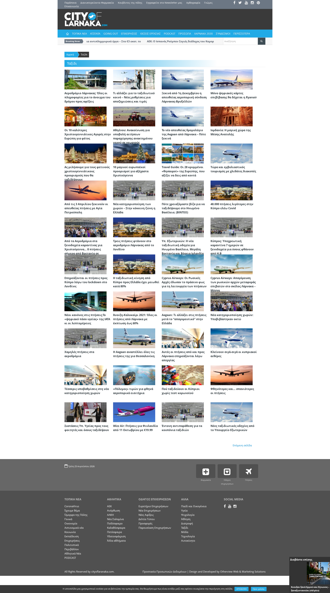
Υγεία (184, 510)
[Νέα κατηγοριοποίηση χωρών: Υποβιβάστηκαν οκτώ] (232, 301)
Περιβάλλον (71, 549)
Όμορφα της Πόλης (75, 514)
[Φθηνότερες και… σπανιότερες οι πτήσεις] (232, 375)
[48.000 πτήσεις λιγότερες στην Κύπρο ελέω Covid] (232, 190)
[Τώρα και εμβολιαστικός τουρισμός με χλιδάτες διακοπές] (232, 153)
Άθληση (185, 519)
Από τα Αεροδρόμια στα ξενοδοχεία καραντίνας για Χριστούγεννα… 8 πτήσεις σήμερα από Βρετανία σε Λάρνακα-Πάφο (83, 249)
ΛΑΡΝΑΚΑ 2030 (203, 33)
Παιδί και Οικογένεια (193, 506)
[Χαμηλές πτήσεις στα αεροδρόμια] (85, 338)
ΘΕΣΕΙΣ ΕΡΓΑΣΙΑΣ (150, 33)
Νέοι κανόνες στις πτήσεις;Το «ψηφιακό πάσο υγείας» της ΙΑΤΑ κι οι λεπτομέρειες (87, 319)
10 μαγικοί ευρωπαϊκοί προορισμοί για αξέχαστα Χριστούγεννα (130, 171)
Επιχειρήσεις (72, 540)
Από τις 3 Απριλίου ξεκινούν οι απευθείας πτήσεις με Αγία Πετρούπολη (86, 208)
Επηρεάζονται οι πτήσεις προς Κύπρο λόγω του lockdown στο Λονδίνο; (85, 282)
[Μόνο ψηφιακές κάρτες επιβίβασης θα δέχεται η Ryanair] (232, 79)
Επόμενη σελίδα (242, 445)
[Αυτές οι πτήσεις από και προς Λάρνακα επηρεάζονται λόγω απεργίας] (183, 338)
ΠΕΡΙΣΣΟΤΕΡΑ (241, 33)
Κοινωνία (70, 532)
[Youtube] (247, 3)
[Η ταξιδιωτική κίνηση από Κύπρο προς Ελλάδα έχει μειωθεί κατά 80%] (134, 264)
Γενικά (68, 519)
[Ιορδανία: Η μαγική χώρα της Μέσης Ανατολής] (232, 116)
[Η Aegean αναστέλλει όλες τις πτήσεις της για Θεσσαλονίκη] (134, 338)
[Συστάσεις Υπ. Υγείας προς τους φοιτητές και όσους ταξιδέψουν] (85, 412)
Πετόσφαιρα (114, 532)
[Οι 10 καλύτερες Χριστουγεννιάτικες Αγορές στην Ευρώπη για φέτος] (85, 116)
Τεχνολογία (188, 536)
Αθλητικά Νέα (72, 553)
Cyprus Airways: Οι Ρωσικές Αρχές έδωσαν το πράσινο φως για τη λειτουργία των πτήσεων (184, 282)
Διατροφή (187, 523)
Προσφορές (145, 523)
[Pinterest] (259, 3)
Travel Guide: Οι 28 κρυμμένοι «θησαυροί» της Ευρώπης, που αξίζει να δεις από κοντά (183, 171)
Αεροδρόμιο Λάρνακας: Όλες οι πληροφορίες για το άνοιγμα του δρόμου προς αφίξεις (87, 97)
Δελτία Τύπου (147, 519)
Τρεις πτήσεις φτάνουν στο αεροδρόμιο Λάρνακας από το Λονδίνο (133, 245)
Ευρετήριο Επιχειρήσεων (153, 506)
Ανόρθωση (113, 510)
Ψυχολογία (187, 514)
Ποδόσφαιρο (115, 523)
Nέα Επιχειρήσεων (150, 510)
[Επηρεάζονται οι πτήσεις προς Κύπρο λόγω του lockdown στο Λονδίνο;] (85, 264)
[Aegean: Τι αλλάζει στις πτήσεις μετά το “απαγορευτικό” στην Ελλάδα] (183, 301)
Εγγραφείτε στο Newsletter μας (164, 2)
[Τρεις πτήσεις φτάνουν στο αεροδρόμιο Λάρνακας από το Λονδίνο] (134, 227)
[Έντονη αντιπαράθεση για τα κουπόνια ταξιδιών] (183, 412)
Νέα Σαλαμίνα (115, 519)
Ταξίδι (84, 54)
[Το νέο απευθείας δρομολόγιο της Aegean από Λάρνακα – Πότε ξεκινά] (183, 116)
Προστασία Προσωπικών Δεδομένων (164, 571)
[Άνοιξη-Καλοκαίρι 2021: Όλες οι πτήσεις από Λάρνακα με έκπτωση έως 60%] (134, 301)
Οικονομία (70, 523)
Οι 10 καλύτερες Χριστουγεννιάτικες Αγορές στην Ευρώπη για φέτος (87, 134)
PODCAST (169, 33)
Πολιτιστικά (71, 545)
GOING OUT (110, 33)
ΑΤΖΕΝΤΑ (95, 33)
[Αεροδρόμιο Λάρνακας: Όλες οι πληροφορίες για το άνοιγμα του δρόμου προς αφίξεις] (85, 79)
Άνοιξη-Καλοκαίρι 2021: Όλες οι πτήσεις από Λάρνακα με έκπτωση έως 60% (135, 319)
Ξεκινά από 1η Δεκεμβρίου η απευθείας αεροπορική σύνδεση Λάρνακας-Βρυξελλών (184, 97)
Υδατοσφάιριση (116, 536)
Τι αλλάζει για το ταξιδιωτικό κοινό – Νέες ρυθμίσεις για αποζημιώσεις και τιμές (134, 97)
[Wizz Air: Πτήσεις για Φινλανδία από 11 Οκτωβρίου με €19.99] (134, 412)
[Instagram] (253, 3)
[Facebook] (235, 3)
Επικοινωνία (71, 6)
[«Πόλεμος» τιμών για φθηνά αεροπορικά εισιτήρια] (134, 375)
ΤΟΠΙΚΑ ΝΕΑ (79, 33)
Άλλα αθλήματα (116, 540)
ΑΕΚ (109, 506)
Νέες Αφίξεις (146, 514)
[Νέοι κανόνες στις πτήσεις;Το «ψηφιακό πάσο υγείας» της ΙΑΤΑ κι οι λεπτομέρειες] (85, 301)
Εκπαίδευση (71, 536)
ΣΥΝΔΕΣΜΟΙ (223, 33)
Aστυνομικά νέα (74, 527)
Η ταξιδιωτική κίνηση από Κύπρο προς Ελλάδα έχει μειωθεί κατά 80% (136, 282)
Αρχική (70, 54)
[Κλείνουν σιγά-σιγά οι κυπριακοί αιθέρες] (232, 338)
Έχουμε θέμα (72, 510)
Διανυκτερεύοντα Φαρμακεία (97, 2)
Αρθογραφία (193, 2)
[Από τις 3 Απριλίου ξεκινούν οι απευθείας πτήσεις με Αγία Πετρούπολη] (85, 190)
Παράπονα (70, 2)
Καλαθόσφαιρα (116, 527)
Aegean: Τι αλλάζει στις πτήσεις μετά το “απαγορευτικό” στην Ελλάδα (184, 319)
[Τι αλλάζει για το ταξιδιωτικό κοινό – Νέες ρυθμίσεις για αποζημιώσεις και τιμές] (134, 79)
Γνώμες (208, 2)
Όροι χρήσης (259, 589)
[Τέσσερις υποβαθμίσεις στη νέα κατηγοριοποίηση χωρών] (85, 375)
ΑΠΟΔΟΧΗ (241, 589)
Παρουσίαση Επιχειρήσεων (155, 527)
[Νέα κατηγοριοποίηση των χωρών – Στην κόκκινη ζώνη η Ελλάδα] (134, 190)
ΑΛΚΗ (110, 514)
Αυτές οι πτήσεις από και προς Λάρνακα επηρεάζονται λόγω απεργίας (183, 356)
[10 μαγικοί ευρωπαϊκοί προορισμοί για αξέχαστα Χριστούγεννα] (134, 153)
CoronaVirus (71, 506)
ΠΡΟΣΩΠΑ (184, 33)
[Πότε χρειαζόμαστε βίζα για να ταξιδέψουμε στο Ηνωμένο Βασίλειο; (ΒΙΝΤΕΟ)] (183, 190)
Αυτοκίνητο (188, 540)
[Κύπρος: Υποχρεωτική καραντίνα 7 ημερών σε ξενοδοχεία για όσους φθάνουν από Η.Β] (232, 227)
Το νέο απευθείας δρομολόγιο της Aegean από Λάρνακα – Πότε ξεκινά (184, 134)
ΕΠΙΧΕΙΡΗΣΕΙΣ (129, 33)
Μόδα (184, 532)
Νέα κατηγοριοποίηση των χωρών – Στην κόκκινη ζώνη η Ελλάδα (134, 208)
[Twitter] (241, 3)
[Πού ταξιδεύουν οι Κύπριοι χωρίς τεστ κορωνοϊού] (183, 375)
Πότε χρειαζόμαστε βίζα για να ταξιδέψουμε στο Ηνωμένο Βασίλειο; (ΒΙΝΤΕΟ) (183, 208)
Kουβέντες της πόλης (130, 2)
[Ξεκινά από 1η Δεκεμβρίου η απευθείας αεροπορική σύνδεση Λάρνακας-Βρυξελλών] (183, 79)
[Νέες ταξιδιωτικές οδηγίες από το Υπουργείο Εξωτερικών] (232, 412)
